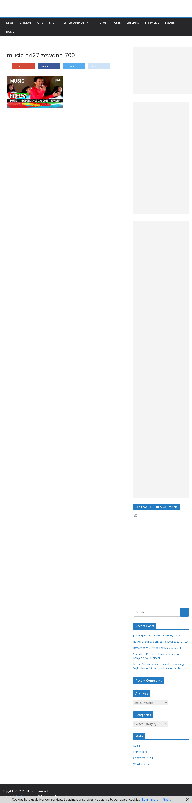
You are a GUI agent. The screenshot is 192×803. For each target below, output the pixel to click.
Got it (167, 799)
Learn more (150, 799)
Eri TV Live (152, 22)
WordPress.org (142, 764)
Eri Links (133, 22)
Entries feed (140, 751)
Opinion (25, 22)
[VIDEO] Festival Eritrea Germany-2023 (156, 635)
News (10, 22)
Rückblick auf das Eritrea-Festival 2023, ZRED (160, 641)
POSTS (116, 22)
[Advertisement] (162, 70)
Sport (53, 22)
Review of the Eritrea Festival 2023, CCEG (158, 648)
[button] (88, 22)
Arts (40, 22)
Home (10, 31)
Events (170, 22)
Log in (137, 745)
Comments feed (143, 758)
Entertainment (75, 22)
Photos (101, 22)
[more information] (115, 67)
